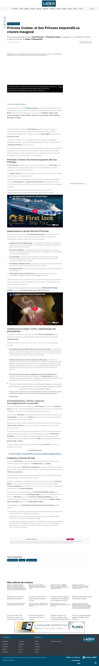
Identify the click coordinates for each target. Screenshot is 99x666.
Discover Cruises (31, 560)
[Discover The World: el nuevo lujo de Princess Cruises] (38, 608)
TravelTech (39, 8)
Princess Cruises (31, 108)
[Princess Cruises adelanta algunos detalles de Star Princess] (82, 608)
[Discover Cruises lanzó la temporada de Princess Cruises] (38, 589)
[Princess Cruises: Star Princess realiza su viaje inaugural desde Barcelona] (60, 608)
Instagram (37, 646)
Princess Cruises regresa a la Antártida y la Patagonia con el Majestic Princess (60, 599)
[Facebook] (4, 18)
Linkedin (37, 649)
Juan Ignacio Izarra (18, 104)
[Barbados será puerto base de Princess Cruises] (82, 589)
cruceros (22, 560)
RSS (78, 663)
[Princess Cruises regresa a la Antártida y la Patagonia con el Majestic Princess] (60, 589)
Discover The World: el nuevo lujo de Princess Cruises (37, 617)
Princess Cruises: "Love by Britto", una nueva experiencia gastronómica (35, 454)
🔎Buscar (80, 8)
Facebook (37, 644)
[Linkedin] (4, 24)
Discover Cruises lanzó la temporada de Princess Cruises (37, 599)
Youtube (37, 652)
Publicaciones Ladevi (56, 641)
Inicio (10, 23)
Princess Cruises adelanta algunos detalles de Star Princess (81, 617)
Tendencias (52, 8)
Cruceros (64, 8)
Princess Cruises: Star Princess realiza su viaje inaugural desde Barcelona (60, 617)
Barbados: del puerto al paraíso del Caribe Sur (15, 598)
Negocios (32, 8)
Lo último (21, 8)
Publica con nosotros (73, 657)
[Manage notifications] (95, 663)
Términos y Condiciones (8, 660)
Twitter (36, 641)
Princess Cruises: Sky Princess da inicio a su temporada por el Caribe (15, 617)
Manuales (26, 8)
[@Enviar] (4, 27)
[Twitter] (4, 21)
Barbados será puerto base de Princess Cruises (82, 598)
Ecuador (59, 8)
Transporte (45, 8)
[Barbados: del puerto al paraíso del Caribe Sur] (17, 589)
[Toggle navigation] (5, 9)
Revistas (75, 8)
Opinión (70, 8)
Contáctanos (76, 660)
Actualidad (14, 8)
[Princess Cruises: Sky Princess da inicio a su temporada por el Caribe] (17, 608)
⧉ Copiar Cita (70, 539)
